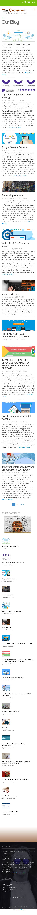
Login (33, 2)
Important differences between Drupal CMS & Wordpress (18, 468)
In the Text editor (11, 294)
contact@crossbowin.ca (18, 873)
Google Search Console (14, 147)
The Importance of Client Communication (15, 779)
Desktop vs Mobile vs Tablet (11, 812)
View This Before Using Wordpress (13, 796)
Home (3, 18)
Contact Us (21, 897)
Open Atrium (6, 728)
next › (22, 504)
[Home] (14, 10)
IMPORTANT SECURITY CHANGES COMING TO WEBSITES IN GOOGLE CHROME (15, 364)
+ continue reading (15, 127)
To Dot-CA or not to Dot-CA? (11, 711)
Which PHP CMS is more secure (15, 244)
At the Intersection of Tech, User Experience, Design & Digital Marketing (16, 762)
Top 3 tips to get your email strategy (16, 96)
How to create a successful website (16, 417)
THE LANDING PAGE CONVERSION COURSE (15, 335)
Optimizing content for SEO (16, 44)
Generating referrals (12, 195)
